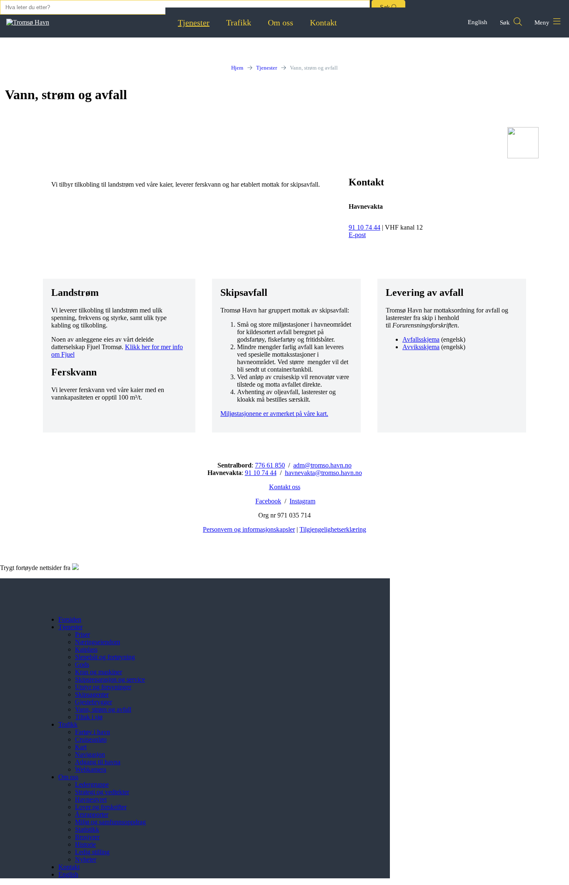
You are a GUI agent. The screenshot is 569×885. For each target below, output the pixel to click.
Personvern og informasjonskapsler (249, 529)
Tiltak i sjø (88, 716)
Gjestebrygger (93, 701)
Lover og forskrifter (101, 806)
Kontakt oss (284, 486)
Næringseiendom (97, 641)
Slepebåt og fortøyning (105, 656)
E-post (357, 234)
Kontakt (323, 22)
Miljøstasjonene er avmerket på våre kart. (274, 413)
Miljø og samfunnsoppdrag (110, 821)
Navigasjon (90, 754)
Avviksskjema (420, 346)
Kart (81, 746)
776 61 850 (270, 465)
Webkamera (90, 769)
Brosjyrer (87, 836)
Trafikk (238, 22)
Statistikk (87, 829)
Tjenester (194, 22)
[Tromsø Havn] (27, 22)
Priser (82, 634)
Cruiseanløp (91, 739)
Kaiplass (86, 649)
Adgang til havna (97, 761)
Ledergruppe (92, 784)
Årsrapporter (91, 814)
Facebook (268, 501)
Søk (506, 22)
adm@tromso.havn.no (322, 465)
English (477, 22)
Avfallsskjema (420, 339)
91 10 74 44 (364, 227)
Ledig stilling (92, 851)
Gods (82, 664)
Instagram (302, 501)
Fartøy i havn (92, 731)
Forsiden (69, 619)
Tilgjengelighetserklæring (332, 529)
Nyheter (85, 859)
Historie (85, 844)
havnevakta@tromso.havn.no (323, 472)
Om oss (280, 22)
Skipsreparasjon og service (110, 679)
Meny (542, 22)
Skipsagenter (92, 694)
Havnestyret (91, 799)
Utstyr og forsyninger (103, 686)
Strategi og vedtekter (102, 791)
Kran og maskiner (98, 671)
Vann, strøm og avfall (103, 709)
